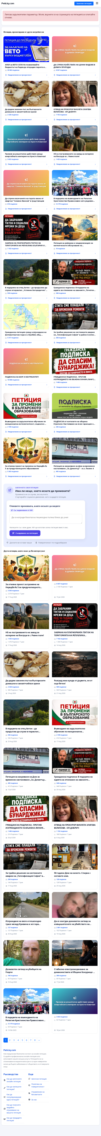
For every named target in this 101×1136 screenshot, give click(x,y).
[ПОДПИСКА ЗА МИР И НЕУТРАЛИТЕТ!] (26, 367)
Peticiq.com (7, 3)
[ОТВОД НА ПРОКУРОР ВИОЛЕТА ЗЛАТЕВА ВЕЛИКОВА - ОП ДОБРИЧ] (75, 101)
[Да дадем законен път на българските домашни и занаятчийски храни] (26, 101)
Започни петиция (83, 3)
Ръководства (10, 1074)
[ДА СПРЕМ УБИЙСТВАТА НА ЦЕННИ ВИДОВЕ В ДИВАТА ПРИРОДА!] (75, 57)
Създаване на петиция (27, 533)
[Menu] (97, 3)
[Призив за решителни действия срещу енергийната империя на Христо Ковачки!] (26, 146)
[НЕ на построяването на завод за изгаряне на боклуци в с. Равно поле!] (75, 146)
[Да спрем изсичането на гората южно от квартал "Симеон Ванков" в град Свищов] (26, 191)
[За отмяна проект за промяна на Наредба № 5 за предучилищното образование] (26, 458)
